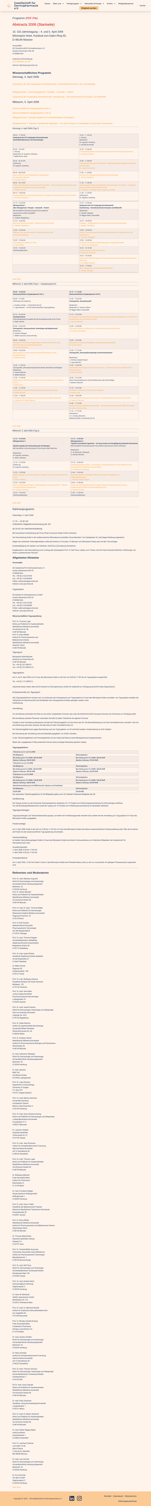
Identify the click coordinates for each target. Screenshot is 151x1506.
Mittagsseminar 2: (20, 117)
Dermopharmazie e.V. (26, 7)
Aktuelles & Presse (93, 4)
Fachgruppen (73, 4)
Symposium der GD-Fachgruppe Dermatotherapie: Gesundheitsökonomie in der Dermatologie (53, 84)
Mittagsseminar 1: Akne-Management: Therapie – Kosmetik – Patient (42, 92)
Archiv (110, 4)
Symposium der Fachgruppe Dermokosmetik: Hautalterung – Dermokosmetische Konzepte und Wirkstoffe (59, 97)
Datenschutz (131, 1496)
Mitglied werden (89, 8)
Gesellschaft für (24, 3)
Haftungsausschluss (127, 1501)
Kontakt (107, 1496)
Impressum (118, 1496)
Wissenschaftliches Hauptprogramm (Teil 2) (31, 113)
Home (47, 4)
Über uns (57, 4)
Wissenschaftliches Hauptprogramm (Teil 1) (31, 108)
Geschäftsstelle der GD (21, 62)
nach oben (16, 279)
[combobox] (140, 6)
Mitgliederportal (125, 4)
